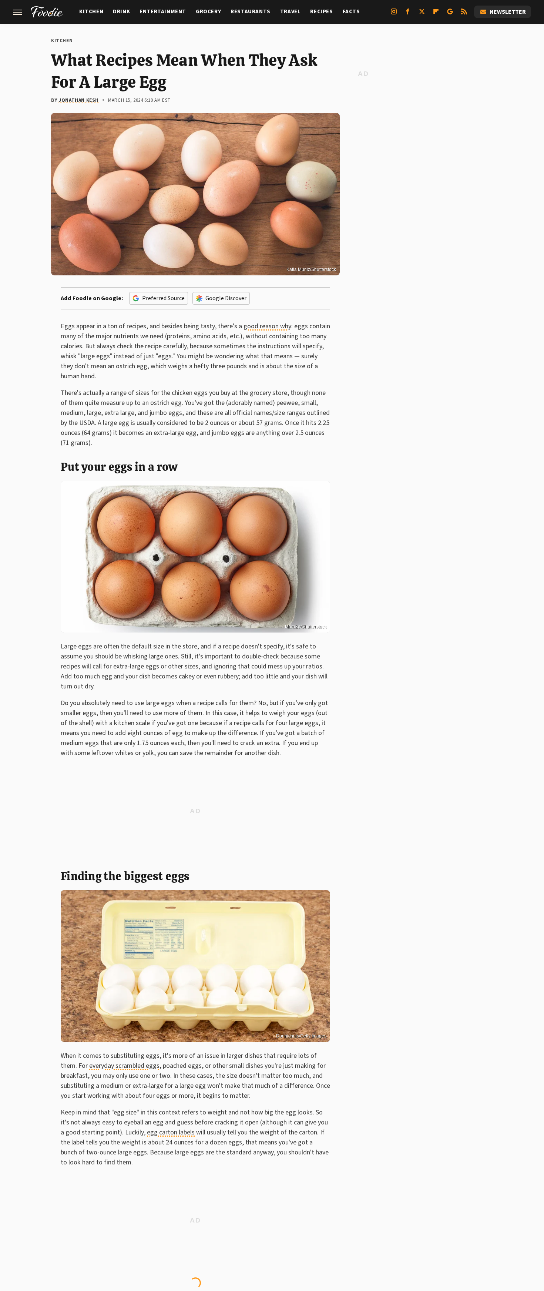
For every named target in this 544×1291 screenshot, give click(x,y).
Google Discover (225, 298)
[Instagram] (394, 14)
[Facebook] (408, 14)
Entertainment (163, 12)
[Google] (450, 14)
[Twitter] (422, 14)
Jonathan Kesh (78, 100)
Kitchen (91, 12)
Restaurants (251, 12)
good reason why (267, 326)
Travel (290, 12)
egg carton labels (171, 1132)
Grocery (208, 12)
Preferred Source (163, 298)
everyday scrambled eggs (124, 1065)
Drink (121, 12)
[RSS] (464, 14)
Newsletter (508, 12)
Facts (351, 12)
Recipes (321, 12)
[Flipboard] (436, 14)
